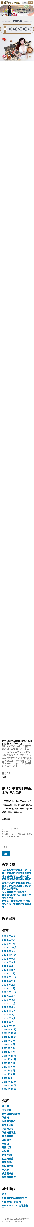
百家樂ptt (7, 1155)
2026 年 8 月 (9, 936)
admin (6, 829)
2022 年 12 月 (9, 992)
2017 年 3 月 (8, 1070)
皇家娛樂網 (7, 1166)
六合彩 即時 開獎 (15, 834)
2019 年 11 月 (9, 1033)
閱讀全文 (7, 819)
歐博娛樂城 (7, 1136)
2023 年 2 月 (9, 984)
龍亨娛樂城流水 (10, 1177)
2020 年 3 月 (9, 1018)
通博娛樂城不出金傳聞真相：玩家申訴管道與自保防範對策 (16, 878)
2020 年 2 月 (9, 1022)
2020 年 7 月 (9, 1003)
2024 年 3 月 (9, 966)
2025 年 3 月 (9, 951)
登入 (4, 1194)
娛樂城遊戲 (7, 1128)
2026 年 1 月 (8, 943)
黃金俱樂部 (7, 1173)
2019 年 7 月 (8, 1044)
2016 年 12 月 (9, 1081)
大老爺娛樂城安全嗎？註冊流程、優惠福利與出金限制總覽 (16, 871)
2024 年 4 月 (9, 962)
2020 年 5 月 (9, 1011)
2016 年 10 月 (9, 1089)
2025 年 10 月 (9, 947)
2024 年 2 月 (9, 970)
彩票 (13, 836)
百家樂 (5, 1151)
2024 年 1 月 (8, 973)
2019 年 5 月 (8, 1052)
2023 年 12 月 (9, 977)
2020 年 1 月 (8, 1025)
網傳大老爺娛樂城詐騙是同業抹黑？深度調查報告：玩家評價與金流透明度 (16, 886)
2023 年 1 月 (8, 988)
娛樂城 (5, 1117)
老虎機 (5, 1169)
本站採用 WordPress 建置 (14, 1222)
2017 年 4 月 (8, 1067)
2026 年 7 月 (8, 940)
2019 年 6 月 (8, 1048)
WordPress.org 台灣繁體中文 (16, 1207)
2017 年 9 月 (8, 1063)
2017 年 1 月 (8, 1078)
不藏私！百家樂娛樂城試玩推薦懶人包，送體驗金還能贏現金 (16, 904)
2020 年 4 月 (9, 1014)
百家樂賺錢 (7, 1158)
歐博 (18, 836)
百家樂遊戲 (7, 1162)
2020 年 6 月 (9, 1007)
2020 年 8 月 (9, 999)
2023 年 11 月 (9, 981)
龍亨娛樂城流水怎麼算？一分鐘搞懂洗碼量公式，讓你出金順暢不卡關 (16, 895)
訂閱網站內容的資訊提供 (14, 1198)
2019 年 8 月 (8, 1040)
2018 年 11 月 (9, 1055)
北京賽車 (6, 1110)
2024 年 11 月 (9, 955)
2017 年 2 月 (8, 1074)
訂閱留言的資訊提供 (12, 1201)
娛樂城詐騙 (7, 1125)
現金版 (5, 1143)
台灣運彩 (8, 836)
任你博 (5, 1106)
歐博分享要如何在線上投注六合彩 (17, 790)
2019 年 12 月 (9, 1029)
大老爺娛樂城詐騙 (11, 1113)
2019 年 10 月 (9, 1037)
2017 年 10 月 (9, 1059)
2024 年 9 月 (9, 958)
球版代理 (6, 1147)
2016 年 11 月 (9, 1085)
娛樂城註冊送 (9, 1121)
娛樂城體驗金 (9, 1132)
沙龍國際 (7, 831)
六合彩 (6, 834)
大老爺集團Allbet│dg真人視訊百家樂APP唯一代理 (17, 742)
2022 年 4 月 (9, 996)
